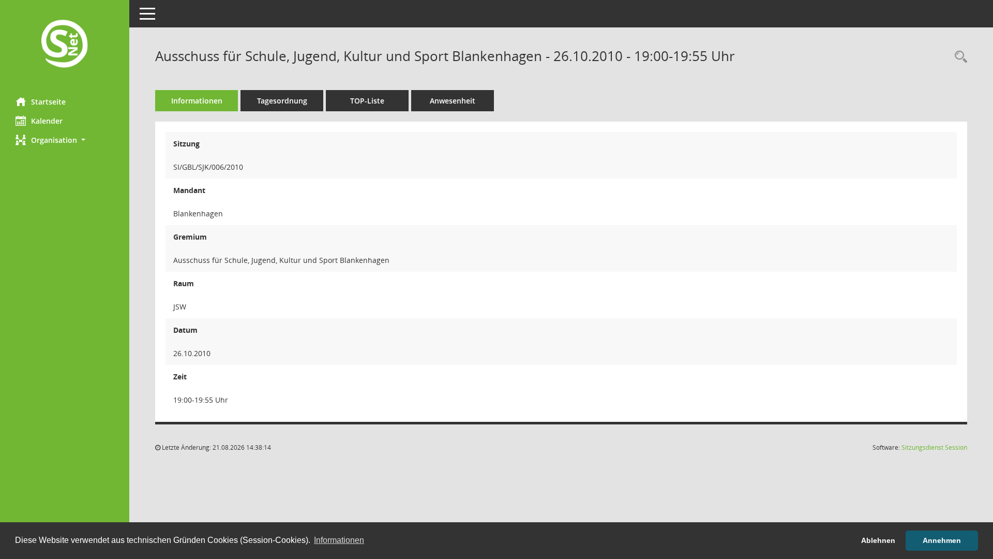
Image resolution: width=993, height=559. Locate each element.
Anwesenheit (452, 101)
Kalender (47, 121)
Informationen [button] (339, 540)
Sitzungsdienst (934, 447)
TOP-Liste (367, 101)
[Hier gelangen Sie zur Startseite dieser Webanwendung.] (64, 44)
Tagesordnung (282, 101)
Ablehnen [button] (878, 540)
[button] (64, 140)
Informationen (196, 101)
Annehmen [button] (942, 540)
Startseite (48, 102)
